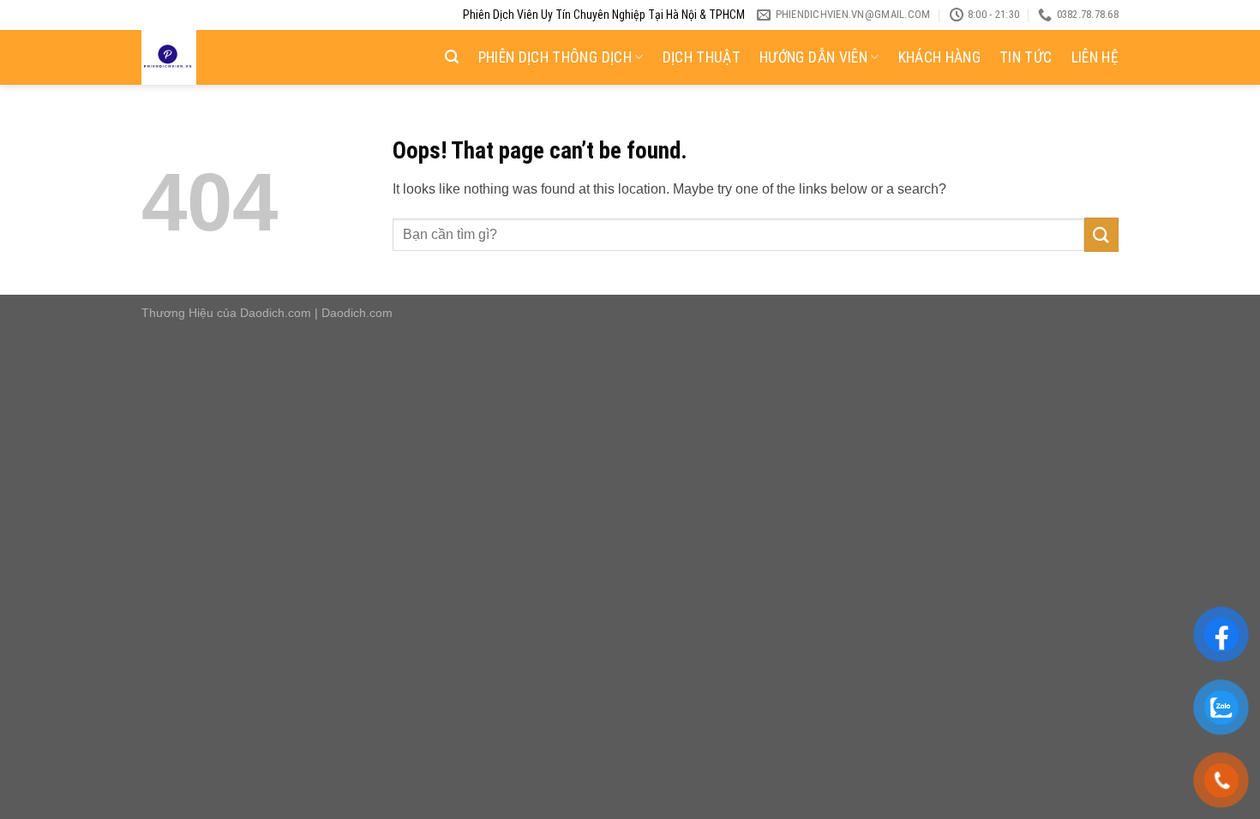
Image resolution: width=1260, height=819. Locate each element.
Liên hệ (1095, 57)
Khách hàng (939, 57)
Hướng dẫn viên (813, 57)
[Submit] (1101, 234)
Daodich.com (275, 313)
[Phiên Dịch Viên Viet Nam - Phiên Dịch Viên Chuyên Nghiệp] (225, 57)
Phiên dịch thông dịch (555, 57)
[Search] (452, 57)
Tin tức (1025, 57)
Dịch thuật (702, 57)
